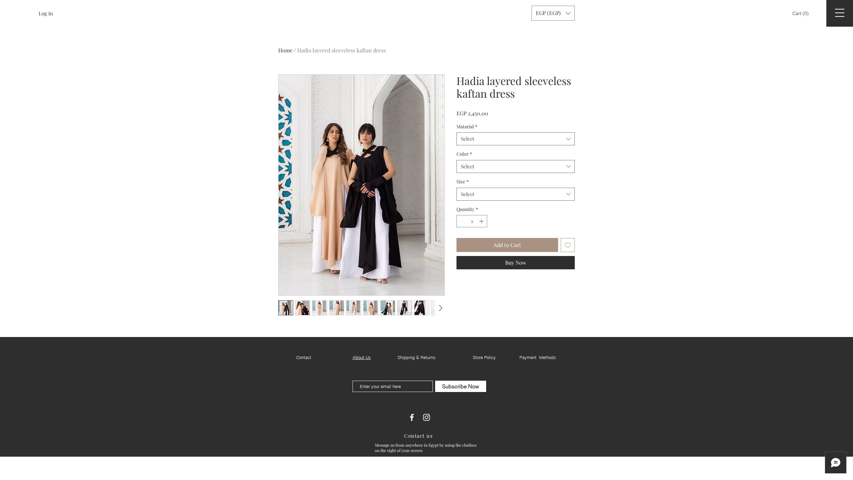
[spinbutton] (472, 221)
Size (462, 181)
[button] (801, 13)
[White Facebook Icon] (412, 417)
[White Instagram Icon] (426, 417)
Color (464, 154)
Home (285, 50)
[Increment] (482, 221)
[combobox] (515, 138)
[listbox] (553, 13)
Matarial (466, 126)
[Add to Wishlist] (568, 245)
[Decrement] (461, 221)
